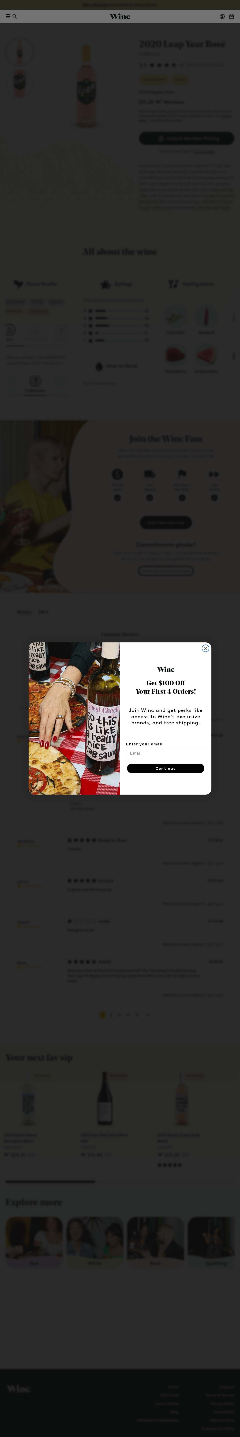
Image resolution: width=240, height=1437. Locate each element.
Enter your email (144, 744)
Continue (166, 768)
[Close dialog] (205, 648)
